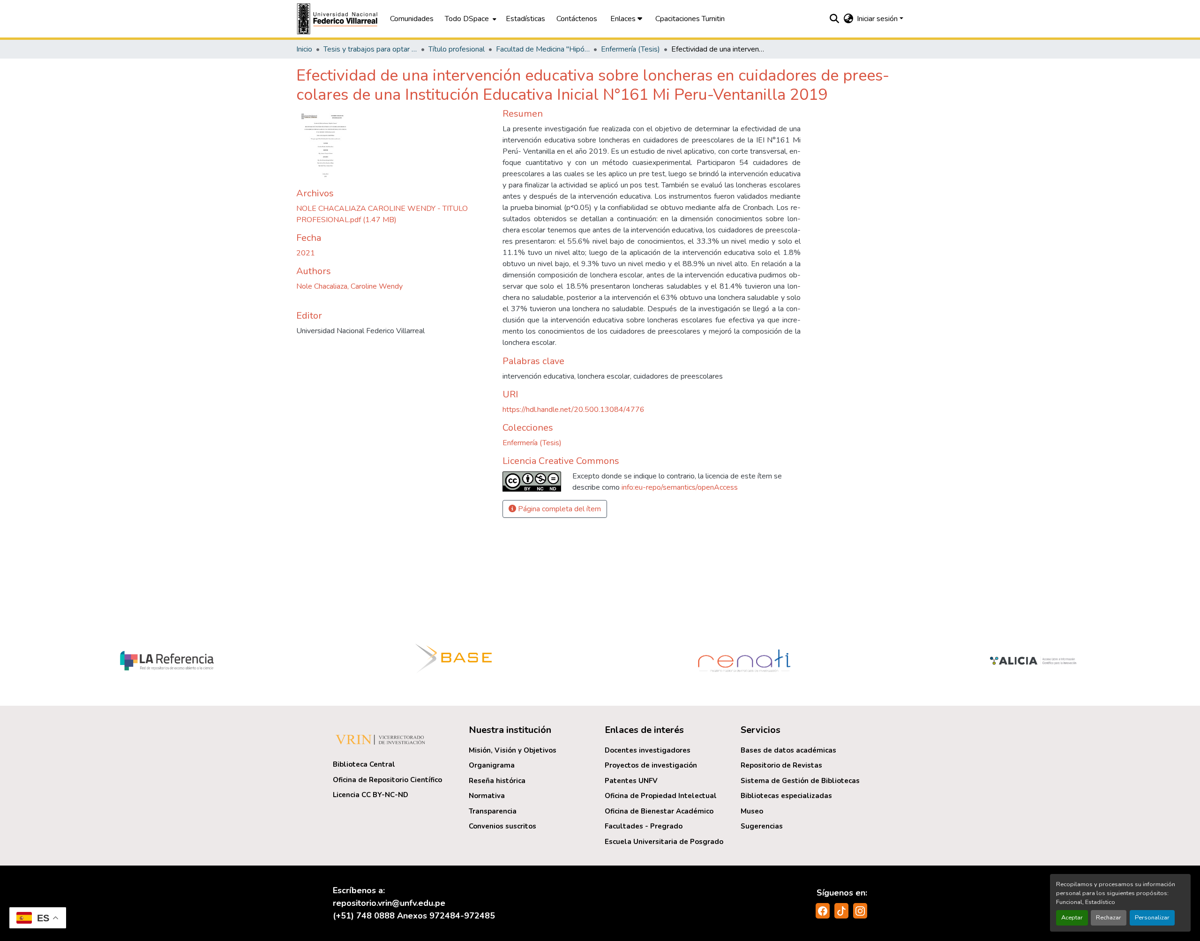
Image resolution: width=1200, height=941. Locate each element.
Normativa (487, 795)
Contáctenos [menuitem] (576, 19)
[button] (338, 18)
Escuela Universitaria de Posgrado (664, 841)
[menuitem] (469, 18)
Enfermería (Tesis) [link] (630, 49)
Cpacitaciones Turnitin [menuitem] (690, 19)
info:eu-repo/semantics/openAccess (680, 487)
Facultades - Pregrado (643, 826)
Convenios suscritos (502, 826)
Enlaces (624, 19)
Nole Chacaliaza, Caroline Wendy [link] (349, 286)
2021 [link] (305, 253)
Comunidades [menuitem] (412, 19)
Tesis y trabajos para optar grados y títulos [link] (370, 49)
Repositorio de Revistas (781, 765)
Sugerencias (762, 826)
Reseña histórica (497, 780)
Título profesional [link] (456, 49)
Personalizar (1152, 917)
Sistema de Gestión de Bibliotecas (800, 780)
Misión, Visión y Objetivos (512, 750)
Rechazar (1108, 917)
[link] (393, 214)
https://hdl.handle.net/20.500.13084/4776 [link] (573, 409)
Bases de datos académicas (788, 750)
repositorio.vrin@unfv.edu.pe (389, 903)
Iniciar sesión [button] (878, 19)
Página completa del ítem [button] (558, 509)
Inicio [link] (304, 49)
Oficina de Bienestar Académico (659, 811)
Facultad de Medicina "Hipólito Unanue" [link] (543, 49)
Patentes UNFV (631, 780)
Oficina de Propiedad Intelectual (661, 795)
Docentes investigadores (647, 750)
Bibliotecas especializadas (786, 795)
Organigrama (492, 765)
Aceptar (1072, 917)
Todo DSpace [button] (467, 19)
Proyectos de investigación (651, 765)
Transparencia (493, 811)
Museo (752, 811)
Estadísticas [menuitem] (525, 19)
